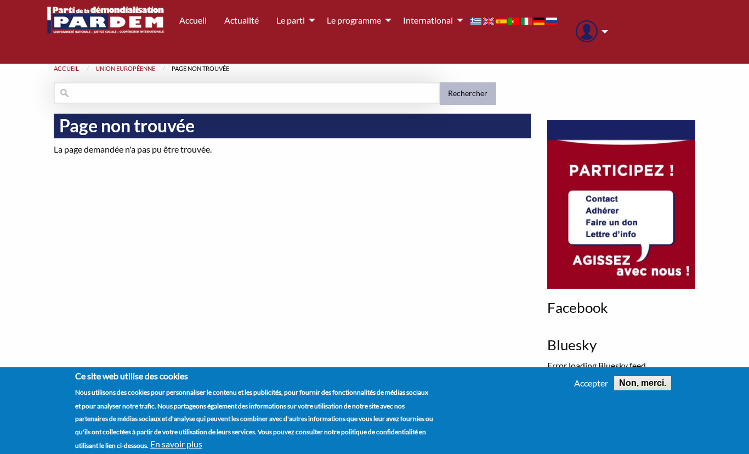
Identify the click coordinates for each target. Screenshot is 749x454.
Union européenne (125, 68)
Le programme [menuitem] (354, 20)
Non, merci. (642, 383)
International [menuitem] (428, 20)
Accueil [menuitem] (193, 20)
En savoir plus (176, 444)
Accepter (591, 383)
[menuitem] (589, 31)
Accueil (66, 68)
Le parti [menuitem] (290, 20)
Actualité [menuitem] (241, 20)
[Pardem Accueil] (106, 31)
